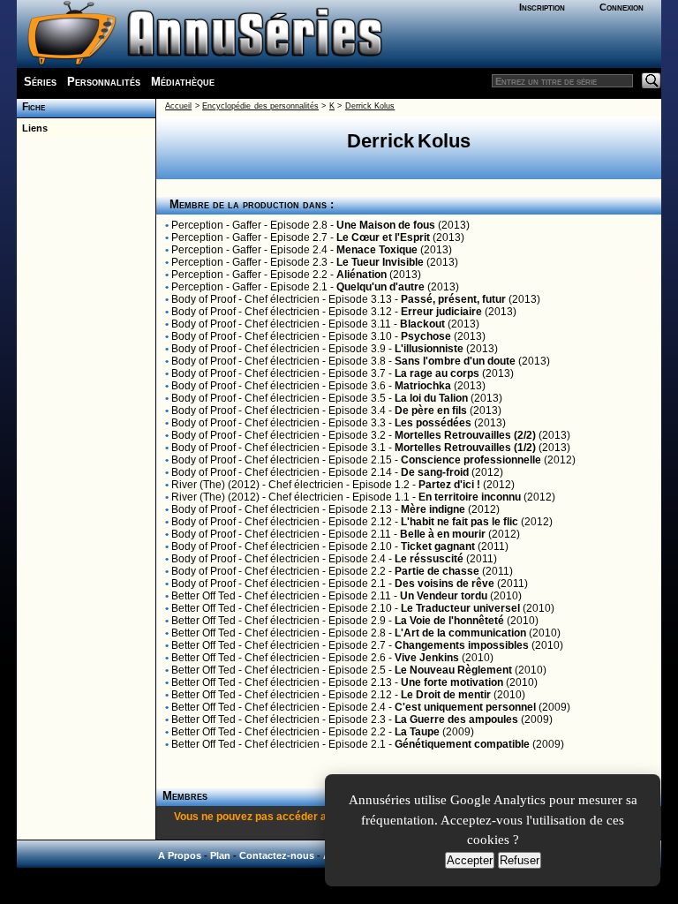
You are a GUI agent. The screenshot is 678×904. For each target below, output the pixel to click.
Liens (32, 128)
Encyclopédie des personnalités (260, 106)
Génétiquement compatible (462, 744)
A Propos (179, 855)
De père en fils (431, 410)
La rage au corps (437, 373)
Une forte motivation (452, 682)
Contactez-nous (276, 855)
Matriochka (423, 386)
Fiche (31, 107)
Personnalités (103, 81)
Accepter (470, 860)
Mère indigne (433, 509)
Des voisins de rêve (444, 583)
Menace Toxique (377, 250)
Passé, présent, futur (453, 299)
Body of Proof (203, 299)
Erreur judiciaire (441, 311)
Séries (40, 81)
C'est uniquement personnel (465, 707)
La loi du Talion (431, 398)
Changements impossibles (462, 645)
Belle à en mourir (443, 534)
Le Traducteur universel (460, 608)
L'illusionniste (429, 349)
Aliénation (361, 274)
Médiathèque (183, 81)
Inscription (542, 7)
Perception (197, 225)
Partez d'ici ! (449, 484)
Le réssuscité (429, 559)
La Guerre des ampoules (456, 719)
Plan (220, 855)
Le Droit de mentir (446, 695)
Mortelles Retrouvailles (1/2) (465, 447)
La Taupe (417, 732)
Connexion (621, 7)
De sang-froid (435, 472)
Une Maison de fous (385, 225)
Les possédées (433, 423)
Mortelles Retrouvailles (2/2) (465, 435)
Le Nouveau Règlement (453, 670)
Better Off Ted (203, 596)
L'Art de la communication (460, 633)
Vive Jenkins (427, 658)
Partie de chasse (437, 571)
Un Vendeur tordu (443, 596)
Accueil (178, 106)
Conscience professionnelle (471, 460)
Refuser (519, 860)
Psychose (426, 336)
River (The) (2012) (215, 484)
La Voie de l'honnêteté (449, 620)
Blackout (422, 324)
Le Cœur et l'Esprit (383, 237)
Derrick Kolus (370, 106)
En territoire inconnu (469, 497)
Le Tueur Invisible (380, 262)
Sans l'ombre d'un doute (455, 361)
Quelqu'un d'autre (380, 287)
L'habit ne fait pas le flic (459, 522)
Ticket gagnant (438, 546)
